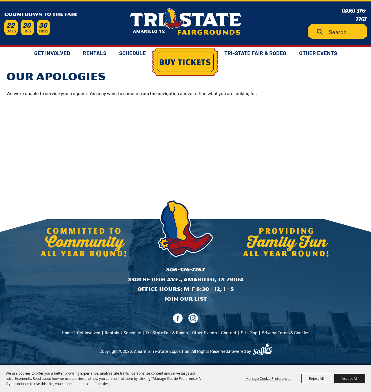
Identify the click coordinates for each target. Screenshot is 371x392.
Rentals (94, 53)
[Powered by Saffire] (262, 349)
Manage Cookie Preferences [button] (268, 378)
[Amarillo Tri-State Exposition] (185, 21)
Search (322, 32)
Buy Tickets (185, 62)
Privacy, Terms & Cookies (285, 332)
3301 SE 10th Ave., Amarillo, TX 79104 (185, 279)
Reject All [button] (316, 378)
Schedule (132, 53)
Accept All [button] (350, 378)
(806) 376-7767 (354, 14)
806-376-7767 (185, 269)
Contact (229, 332)
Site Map (249, 332)
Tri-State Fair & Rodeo (255, 53)
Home (67, 332)
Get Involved (52, 53)
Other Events (318, 53)
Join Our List (185, 299)
